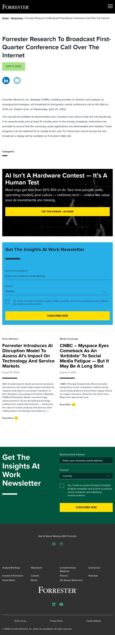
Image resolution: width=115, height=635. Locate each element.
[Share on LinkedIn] (6, 80)
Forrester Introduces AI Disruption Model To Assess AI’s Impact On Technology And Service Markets (28, 356)
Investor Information (12, 575)
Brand (34, 580)
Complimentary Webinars (68, 569)
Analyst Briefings (11, 567)
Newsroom (17, 18)
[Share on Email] (17, 80)
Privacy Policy (56, 621)
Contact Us (94, 567)
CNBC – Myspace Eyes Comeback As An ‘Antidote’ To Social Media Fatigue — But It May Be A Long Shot (84, 356)
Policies (64, 575)
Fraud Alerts (8, 580)
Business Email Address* (16, 270)
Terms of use (20, 621)
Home (5, 18)
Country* (9, 286)
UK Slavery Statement (71, 580)
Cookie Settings (93, 621)
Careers (35, 575)
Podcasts (93, 575)
